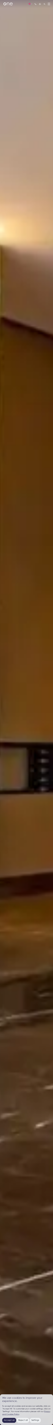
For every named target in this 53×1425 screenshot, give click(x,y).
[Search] (44, 4)
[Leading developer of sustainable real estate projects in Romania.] (8, 4)
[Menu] (49, 4)
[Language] (30, 4)
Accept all (9, 1420)
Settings (35, 1420)
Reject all (23, 1420)
